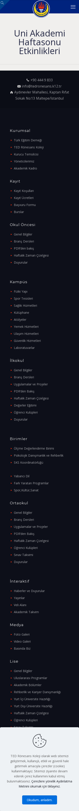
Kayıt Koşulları (24, 191)
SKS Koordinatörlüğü (28, 462)
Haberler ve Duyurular (29, 591)
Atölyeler (20, 319)
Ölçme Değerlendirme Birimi (34, 448)
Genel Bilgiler (23, 234)
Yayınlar (19, 598)
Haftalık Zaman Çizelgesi (31, 255)
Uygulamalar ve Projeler (31, 384)
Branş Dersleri (24, 241)
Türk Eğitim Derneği (28, 140)
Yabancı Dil (21, 476)
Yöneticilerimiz (24, 161)
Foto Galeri (22, 634)
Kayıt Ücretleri (24, 198)
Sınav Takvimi (23, 555)
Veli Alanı (20, 605)
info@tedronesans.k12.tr (42, 86)
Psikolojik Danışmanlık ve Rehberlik (38, 455)
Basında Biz (22, 648)
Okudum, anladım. (39, 800)
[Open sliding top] (5, 5)
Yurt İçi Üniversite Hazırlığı (32, 699)
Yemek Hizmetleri (26, 326)
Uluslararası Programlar (30, 678)
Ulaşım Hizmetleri (26, 334)
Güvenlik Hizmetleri (27, 341)
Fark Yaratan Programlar (31, 483)
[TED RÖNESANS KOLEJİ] (41, 6)
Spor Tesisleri (23, 298)
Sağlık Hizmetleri (25, 305)
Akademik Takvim (26, 612)
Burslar (19, 212)
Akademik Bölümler (27, 685)
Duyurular (21, 262)
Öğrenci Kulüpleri (26, 412)
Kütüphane (21, 312)
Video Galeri (22, 641)
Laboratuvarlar (24, 348)
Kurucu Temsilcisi (26, 154)
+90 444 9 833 (42, 80)
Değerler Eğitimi (25, 405)
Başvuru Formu (25, 205)
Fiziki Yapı (20, 291)
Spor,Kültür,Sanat (26, 490)
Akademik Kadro (25, 168)
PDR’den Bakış (24, 391)
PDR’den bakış (24, 248)
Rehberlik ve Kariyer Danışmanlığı (37, 692)
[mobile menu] (73, 6)
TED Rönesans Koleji (29, 147)
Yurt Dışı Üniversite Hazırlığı (33, 706)
